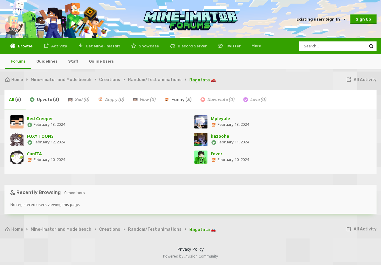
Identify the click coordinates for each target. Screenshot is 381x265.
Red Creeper (40, 118)
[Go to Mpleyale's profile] (200, 121)
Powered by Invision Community (190, 256)
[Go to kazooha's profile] (200, 139)
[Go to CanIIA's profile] (17, 157)
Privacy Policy (190, 249)
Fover (216, 153)
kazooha (220, 136)
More (256, 46)
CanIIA (34, 153)
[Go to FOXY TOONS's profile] (17, 139)
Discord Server (192, 46)
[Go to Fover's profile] (200, 157)
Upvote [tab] (47, 99)
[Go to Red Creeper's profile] (17, 121)
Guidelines (46, 61)
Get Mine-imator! (102, 46)
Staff (73, 61)
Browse (24, 46)
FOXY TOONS (40, 136)
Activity (58, 46)
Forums (18, 61)
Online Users (101, 61)
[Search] (371, 46)
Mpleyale (220, 118)
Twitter (233, 46)
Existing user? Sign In (319, 19)
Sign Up (363, 19)
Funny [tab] (181, 99)
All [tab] (15, 99)
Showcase (148, 46)
